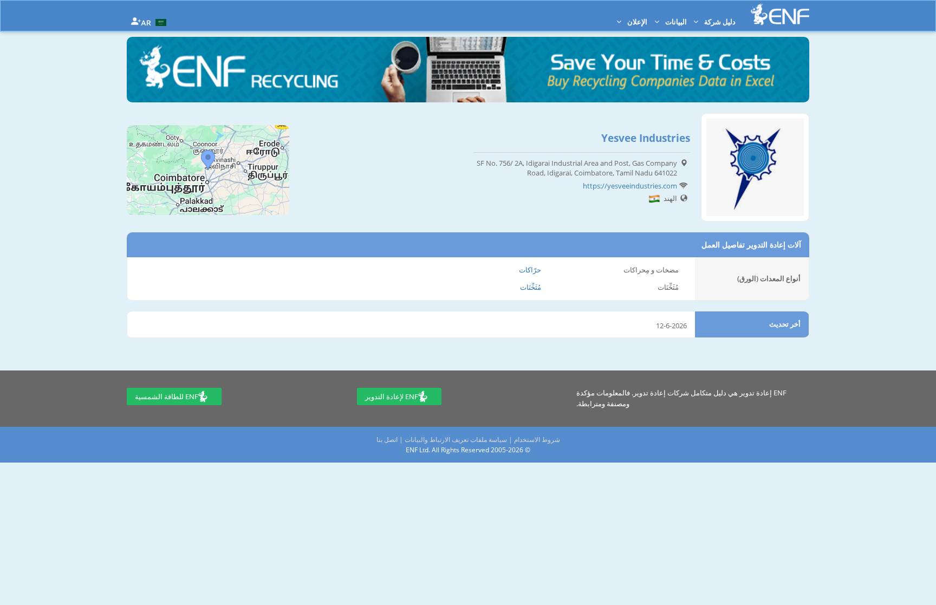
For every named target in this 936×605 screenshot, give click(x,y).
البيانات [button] (675, 21)
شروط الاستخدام (537, 439)
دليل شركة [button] (719, 21)
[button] (155, 21)
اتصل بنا (387, 439)
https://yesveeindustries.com (630, 186)
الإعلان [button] (636, 21)
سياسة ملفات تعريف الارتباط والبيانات (456, 439)
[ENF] (780, 14)
